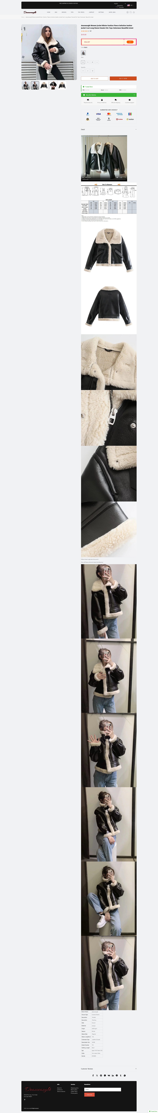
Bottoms (101, 12)
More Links (112, 12)
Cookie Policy (74, 1091)
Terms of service (61, 1091)
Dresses (64, 12)
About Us (59, 1088)
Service (73, 1084)
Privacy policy (74, 1093)
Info (58, 1084)
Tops (72, 12)
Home (48, 12)
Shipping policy (75, 1088)
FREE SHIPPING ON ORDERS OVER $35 (68, 3)
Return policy (74, 1089)
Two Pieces (81, 12)
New (56, 12)
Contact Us (60, 1089)
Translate (121, 7)
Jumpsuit (91, 12)
